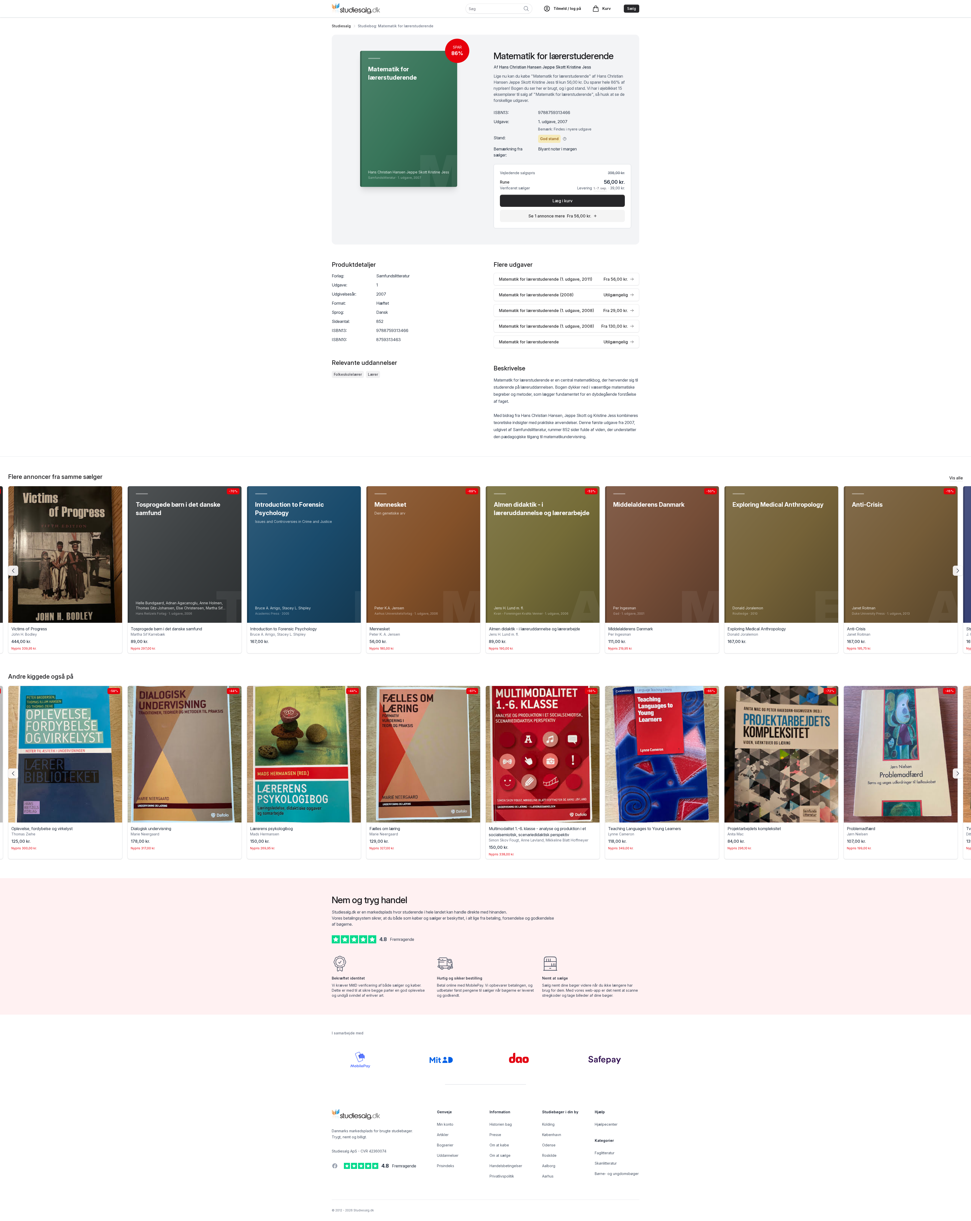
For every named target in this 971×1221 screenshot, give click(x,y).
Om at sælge (500, 1155)
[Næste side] (958, 571)
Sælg (631, 8)
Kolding (548, 1124)
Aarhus (548, 1176)
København (551, 1135)
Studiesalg (341, 26)
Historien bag (501, 1124)
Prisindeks (445, 1166)
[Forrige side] (13, 571)
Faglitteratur (604, 1153)
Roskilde (549, 1155)
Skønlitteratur (606, 1163)
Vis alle (956, 477)
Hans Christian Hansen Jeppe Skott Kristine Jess (545, 67)
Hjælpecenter (606, 1124)
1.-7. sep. (600, 188)
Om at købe (499, 1145)
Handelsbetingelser (506, 1166)
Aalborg (548, 1166)
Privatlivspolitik (502, 1176)
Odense (549, 1145)
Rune (505, 182)
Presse (495, 1135)
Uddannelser (447, 1155)
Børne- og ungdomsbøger (617, 1173)
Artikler (443, 1135)
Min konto (445, 1124)
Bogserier (445, 1145)
